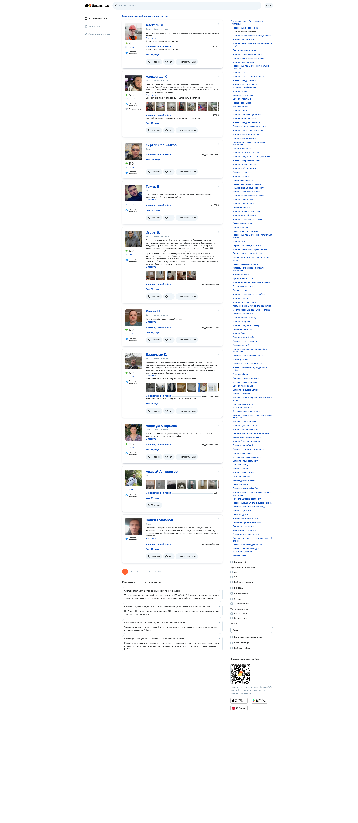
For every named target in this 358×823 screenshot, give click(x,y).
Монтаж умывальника (243, 203)
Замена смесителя (242, 99)
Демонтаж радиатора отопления (248, 449)
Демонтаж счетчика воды (245, 341)
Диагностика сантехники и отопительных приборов (252, 416)
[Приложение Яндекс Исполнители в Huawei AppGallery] (239, 708)
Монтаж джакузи (241, 298)
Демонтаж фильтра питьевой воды (249, 506)
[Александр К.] (133, 83)
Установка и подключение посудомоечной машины (245, 85)
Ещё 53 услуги (153, 54)
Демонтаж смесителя (243, 313)
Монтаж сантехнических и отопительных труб (252, 44)
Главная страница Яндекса (86, 5)
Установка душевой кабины (246, 429)
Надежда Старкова (161, 426)
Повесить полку (240, 465)
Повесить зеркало (241, 484)
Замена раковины (241, 274)
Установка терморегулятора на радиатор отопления (252, 493)
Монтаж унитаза (240, 72)
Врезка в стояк (240, 290)
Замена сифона (240, 374)
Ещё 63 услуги (153, 332)
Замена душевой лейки (244, 480)
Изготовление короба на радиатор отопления (249, 269)
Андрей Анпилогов (162, 471)
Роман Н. (153, 311)
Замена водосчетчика (243, 39)
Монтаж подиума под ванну (246, 325)
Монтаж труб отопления (244, 168)
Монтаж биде (239, 333)
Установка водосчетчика (244, 80)
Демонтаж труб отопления (245, 461)
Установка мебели (241, 393)
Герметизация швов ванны (245, 231)
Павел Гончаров (159, 520)
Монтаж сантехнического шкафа (248, 195)
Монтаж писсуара (241, 321)
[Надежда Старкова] (133, 432)
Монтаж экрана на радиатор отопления (251, 282)
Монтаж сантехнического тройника (249, 294)
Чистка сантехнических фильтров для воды (251, 258)
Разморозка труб (241, 345)
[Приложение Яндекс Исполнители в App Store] (239, 701)
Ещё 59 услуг (152, 449)
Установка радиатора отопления (248, 58)
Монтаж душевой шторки (245, 425)
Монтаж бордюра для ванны (246, 441)
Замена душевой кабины (245, 337)
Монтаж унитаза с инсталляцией (248, 76)
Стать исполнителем (99, 34)
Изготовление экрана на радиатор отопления (249, 143)
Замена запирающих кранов (246, 411)
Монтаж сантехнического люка (247, 219)
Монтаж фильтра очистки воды (248, 130)
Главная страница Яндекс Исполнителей (97, 5)
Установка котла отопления (246, 134)
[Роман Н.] (133, 317)
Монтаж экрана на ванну (244, 317)
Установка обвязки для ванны (247, 545)
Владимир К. (156, 354)
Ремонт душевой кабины (244, 445)
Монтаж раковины (241, 176)
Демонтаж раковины (242, 329)
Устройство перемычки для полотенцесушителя (246, 550)
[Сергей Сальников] (133, 151)
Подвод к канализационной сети (248, 188)
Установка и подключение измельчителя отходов (252, 236)
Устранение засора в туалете (247, 184)
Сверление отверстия (243, 526)
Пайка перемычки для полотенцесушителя (243, 405)
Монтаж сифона (240, 241)
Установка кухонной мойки (245, 28)
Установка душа (240, 227)
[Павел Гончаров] (133, 526)
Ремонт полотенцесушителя (246, 534)
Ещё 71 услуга (153, 210)
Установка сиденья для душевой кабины (252, 503)
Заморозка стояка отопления (247, 437)
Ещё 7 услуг (152, 403)
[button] (154, 62)
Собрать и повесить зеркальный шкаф (251, 433)
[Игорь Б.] (133, 239)
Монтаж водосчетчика (243, 199)
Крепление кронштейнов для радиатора (252, 306)
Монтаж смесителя (242, 110)
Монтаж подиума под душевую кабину (251, 156)
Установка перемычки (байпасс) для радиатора (250, 350)
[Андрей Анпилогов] (133, 478)
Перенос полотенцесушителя (247, 245)
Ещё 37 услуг (152, 498)
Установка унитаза (242, 510)
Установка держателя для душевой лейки (250, 368)
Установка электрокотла (244, 138)
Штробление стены (242, 476)
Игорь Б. (153, 232)
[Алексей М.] (133, 31)
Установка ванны (241, 468)
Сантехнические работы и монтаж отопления (246, 22)
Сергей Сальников (161, 145)
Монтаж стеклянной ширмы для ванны (251, 249)
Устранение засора (242, 103)
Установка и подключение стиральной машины (251, 67)
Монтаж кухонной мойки (158, 46)
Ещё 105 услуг (153, 159)
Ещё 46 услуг (152, 123)
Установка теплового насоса (246, 192)
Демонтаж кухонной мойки (245, 488)
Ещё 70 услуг (152, 289)
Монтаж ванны (240, 91)
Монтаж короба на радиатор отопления (251, 310)
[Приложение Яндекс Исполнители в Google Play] (259, 701)
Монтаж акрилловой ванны (246, 152)
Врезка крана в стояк (243, 278)
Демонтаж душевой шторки (246, 390)
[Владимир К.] (133, 361)
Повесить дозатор (241, 514)
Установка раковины (242, 453)
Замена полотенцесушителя (246, 518)
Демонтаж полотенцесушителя (248, 355)
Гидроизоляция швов (243, 286)
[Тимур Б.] (133, 193)
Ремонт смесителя (242, 148)
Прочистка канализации (244, 50)
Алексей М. (155, 25)
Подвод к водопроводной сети (247, 253)
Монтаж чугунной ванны (244, 215)
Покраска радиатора (242, 223)
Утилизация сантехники (244, 530)
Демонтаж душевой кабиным (247, 522)
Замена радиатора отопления (247, 457)
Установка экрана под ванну (246, 160)
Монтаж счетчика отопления (246, 211)
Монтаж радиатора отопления (247, 54)
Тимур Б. (153, 186)
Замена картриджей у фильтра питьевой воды (252, 399)
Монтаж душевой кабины (245, 62)
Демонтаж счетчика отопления (247, 363)
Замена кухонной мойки (244, 386)
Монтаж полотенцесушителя (247, 114)
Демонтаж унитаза (241, 207)
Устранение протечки (243, 180)
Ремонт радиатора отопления (247, 499)
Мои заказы (94, 26)
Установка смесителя (243, 472)
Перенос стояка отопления (246, 378)
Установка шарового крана (245, 264)
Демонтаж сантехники (243, 95)
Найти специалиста (98, 18)
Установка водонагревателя (246, 122)
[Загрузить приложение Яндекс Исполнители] (251, 674)
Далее (158, 571)
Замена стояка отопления (245, 382)
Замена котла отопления (244, 421)
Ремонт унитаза (240, 359)
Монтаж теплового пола (244, 118)
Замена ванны (239, 555)
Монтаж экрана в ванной (244, 164)
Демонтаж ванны (241, 172)
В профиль (151, 38)
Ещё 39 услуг (152, 549)
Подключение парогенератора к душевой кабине (252, 539)
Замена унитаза (240, 106)
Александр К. (157, 76)
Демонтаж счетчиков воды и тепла (249, 126)
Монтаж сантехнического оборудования (252, 35)
